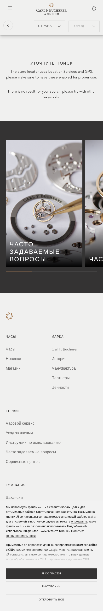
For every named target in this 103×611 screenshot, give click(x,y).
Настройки (51, 586)
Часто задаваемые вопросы (31, 452)
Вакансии (14, 498)
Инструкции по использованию (33, 443)
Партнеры (61, 378)
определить (79, 521)
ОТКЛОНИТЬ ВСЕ (51, 599)
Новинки (13, 359)
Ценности (60, 388)
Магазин (13, 369)
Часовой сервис (20, 424)
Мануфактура (64, 369)
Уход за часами (19, 433)
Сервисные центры (23, 462)
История (59, 359)
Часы (10, 349)
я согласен (51, 573)
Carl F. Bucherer (65, 349)
